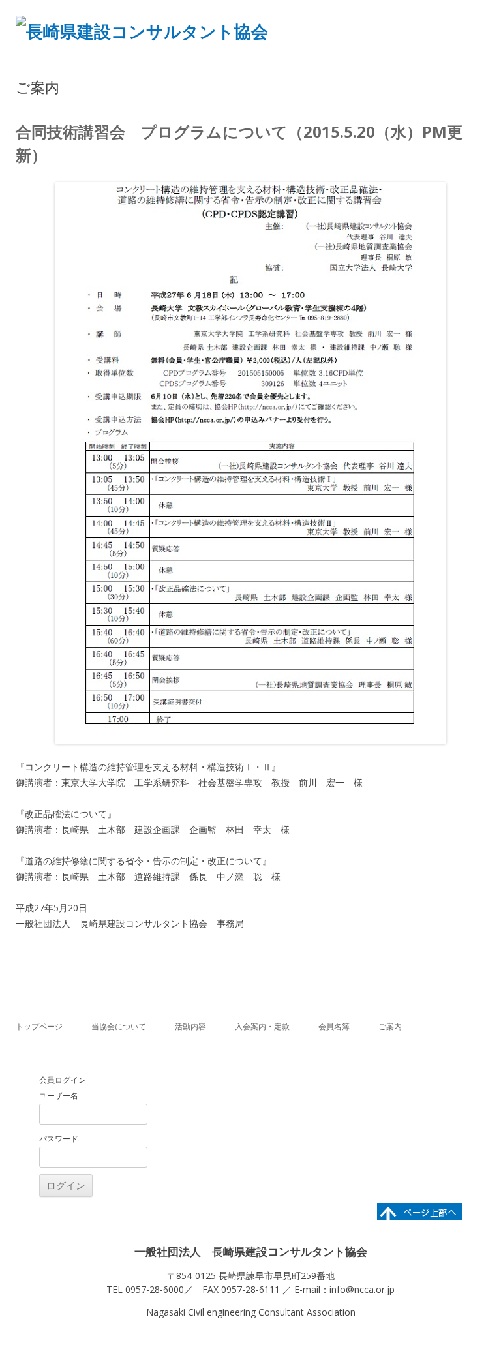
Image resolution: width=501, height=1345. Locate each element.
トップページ (39, 1026)
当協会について (118, 1026)
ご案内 (390, 1026)
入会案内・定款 (262, 1026)
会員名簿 (334, 1026)
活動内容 (190, 1026)
